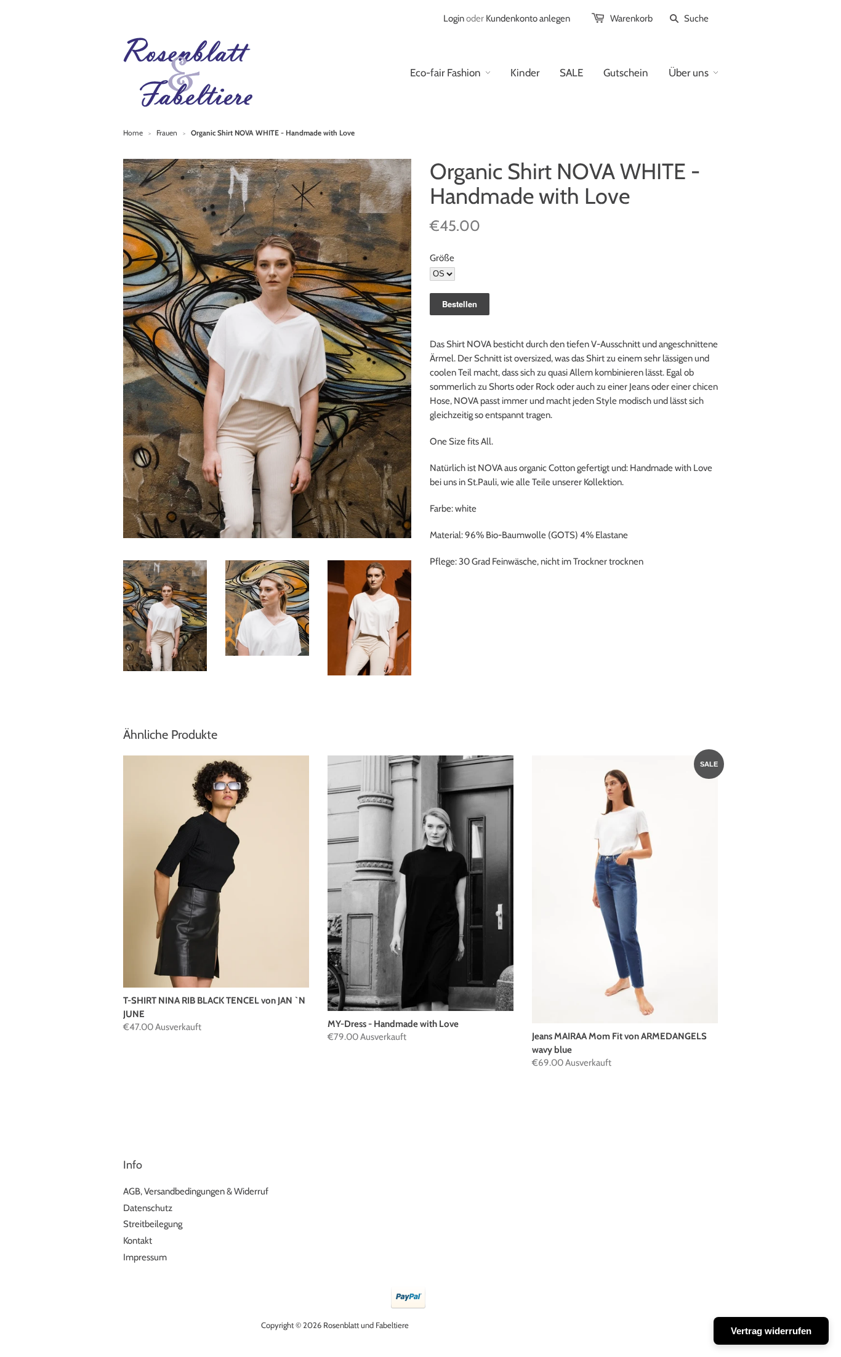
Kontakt (137, 1240)
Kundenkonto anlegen (528, 18)
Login (453, 18)
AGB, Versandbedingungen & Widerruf (195, 1191)
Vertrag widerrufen (771, 1331)
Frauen (166, 132)
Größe (442, 258)
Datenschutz (147, 1208)
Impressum (145, 1257)
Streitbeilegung (152, 1224)
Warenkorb (631, 18)
